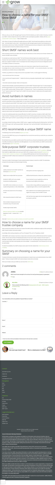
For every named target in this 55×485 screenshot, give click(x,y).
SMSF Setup (4, 406)
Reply (13, 276)
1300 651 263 (4, 373)
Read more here (11, 171)
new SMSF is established (41, 150)
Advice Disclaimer (5, 414)
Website (4, 332)
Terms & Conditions (5, 417)
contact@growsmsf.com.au (7, 378)
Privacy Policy (4, 416)
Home (3, 383)
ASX (3, 397)
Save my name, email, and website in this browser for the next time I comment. (20, 338)
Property (3, 405)
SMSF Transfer (5, 408)
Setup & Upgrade (7, 12)
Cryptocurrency (5, 403)
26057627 (32, 430)
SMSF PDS (4, 419)
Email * (3, 326)
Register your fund (24, 132)
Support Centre (5, 421)
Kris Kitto (14, 282)
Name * (3, 320)
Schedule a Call (5, 423)
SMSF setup (30, 261)
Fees (3, 386)
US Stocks (4, 401)
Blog (3, 388)
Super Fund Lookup (14, 143)
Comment (5, 301)
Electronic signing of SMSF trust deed (11, 211)
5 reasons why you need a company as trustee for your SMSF (20, 219)
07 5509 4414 (4, 376)
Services (3, 384)
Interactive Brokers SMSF (6, 399)
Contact (3, 392)
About (3, 390)
